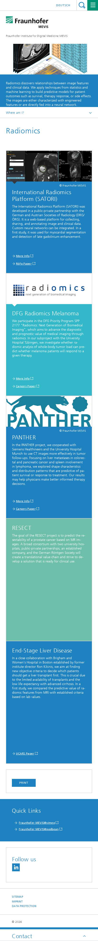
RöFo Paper (24, 263)
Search (82, 5)
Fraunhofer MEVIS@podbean (39, 829)
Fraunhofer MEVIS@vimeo (37, 822)
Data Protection (24, 906)
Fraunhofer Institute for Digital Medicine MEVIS (37, 36)
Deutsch (63, 5)
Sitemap (17, 896)
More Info (23, 256)
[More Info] (49, 167)
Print (23, 782)
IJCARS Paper (25, 753)
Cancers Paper (26, 386)
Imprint (17, 901)
